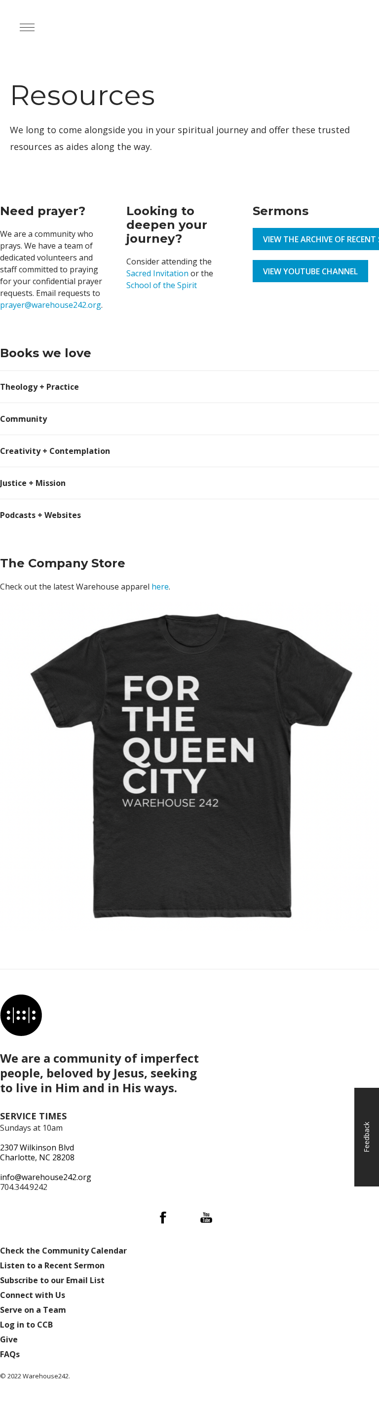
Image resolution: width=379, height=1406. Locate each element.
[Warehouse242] (113, 27)
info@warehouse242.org (45, 1177)
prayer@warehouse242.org (50, 304)
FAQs (10, 1354)
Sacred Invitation (157, 273)
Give (9, 1339)
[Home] (21, 1015)
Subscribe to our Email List (52, 1280)
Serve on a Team (33, 1309)
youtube (206, 1217)
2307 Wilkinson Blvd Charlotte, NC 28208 (37, 1152)
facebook (163, 1217)
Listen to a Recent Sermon (52, 1265)
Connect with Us (32, 1295)
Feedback (366, 1137)
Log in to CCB (26, 1324)
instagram (184, 1217)
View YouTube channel (310, 271)
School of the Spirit (161, 285)
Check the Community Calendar (63, 1250)
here (160, 586)
